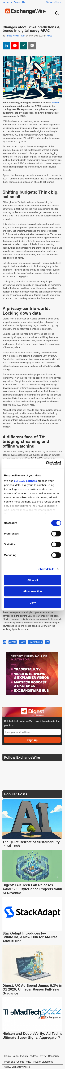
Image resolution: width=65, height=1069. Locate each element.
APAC (12, 642)
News (49, 35)
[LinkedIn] (30, 766)
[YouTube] (15, 45)
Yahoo (55, 102)
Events (24, 1056)
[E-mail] (32, 45)
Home (7, 1056)
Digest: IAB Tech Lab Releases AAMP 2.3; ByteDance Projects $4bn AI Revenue (32, 889)
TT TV (43, 1056)
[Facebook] (22, 766)
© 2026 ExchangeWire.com (17, 1066)
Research (53, 1056)
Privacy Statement (43, 1061)
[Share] (6, 45)
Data (22, 642)
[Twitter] (14, 766)
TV (47, 642)
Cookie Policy (23, 1061)
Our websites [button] (53, 2)
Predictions (35, 642)
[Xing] (23, 45)
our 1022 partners (25, 480)
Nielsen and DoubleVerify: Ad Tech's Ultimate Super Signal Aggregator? (32, 1035)
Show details (46, 569)
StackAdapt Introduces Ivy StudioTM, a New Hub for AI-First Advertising (29, 937)
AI (4, 642)
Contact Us (19, 2)
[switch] (56, 533)
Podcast (33, 1056)
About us (7, 2)
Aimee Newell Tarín (15, 35)
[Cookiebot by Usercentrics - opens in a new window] (46, 463)
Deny (32, 602)
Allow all (32, 580)
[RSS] (39, 766)
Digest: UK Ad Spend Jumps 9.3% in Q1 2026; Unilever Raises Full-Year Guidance (32, 989)
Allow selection (32, 591)
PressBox (9, 1061)
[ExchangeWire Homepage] (25, 11)
